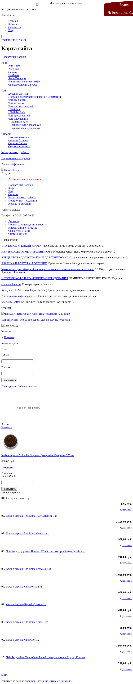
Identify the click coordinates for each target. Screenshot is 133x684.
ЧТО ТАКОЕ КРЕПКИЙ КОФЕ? (21, 245)
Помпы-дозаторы (18, 137)
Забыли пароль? (27, 386)
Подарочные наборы (13, 56)
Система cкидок (17, 233)
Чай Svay (14, 109)
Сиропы (6, 133)
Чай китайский (17, 103)
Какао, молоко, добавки (15, 152)
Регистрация (8, 386)
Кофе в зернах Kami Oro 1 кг (23, 639)
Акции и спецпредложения (24, 179)
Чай (3, 90)
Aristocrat (13, 69)
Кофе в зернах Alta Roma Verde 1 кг (27, 621)
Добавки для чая (18, 93)
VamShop (30, 680)
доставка (8, 467)
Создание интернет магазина (54, 680)
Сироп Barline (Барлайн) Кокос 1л (26, 604)
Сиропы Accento (18, 140)
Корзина (9, 337)
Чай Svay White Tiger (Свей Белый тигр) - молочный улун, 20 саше (45, 657)
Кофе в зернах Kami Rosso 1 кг (24, 586)
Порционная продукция (15, 158)
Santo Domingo (17, 78)
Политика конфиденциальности (27, 224)
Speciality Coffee (10, 301)
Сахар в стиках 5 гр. (18, 498)
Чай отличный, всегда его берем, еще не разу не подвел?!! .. (36, 319)
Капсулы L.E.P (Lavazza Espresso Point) (24, 290)
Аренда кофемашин (13, 164)
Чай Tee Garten (17, 99)
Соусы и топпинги (19, 146)
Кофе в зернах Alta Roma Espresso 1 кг (28, 568)
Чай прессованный (19, 115)
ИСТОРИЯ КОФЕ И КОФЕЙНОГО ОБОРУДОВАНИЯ (34, 278)
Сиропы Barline (17, 143)
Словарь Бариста (11, 284)
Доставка (13, 221)
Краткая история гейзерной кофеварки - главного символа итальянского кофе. (47, 269)
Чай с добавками (18, 118)
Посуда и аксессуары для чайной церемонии (34, 96)
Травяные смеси (18, 121)
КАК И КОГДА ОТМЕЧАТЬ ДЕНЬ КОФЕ (26, 251)
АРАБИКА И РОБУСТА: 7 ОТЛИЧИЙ (24, 263)
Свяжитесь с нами (19, 230)
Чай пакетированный (21, 106)
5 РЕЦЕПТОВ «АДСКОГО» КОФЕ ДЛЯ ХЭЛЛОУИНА (35, 257)
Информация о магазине (22, 227)
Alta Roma (14, 65)
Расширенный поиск (13, 39)
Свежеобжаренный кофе (22, 84)
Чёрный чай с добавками (24, 128)
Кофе (4, 62)
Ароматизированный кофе (24, 81)
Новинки (6, 427)
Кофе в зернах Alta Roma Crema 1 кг (27, 533)
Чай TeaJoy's (16, 112)
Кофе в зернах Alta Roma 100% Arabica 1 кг (31, 515)
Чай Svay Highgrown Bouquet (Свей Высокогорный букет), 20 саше (45, 551)
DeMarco (13, 75)
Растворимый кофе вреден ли (18, 296)
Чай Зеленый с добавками (24, 124)
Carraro (12, 72)
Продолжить (9, 380)
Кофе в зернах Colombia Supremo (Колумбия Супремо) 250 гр (37, 455)
